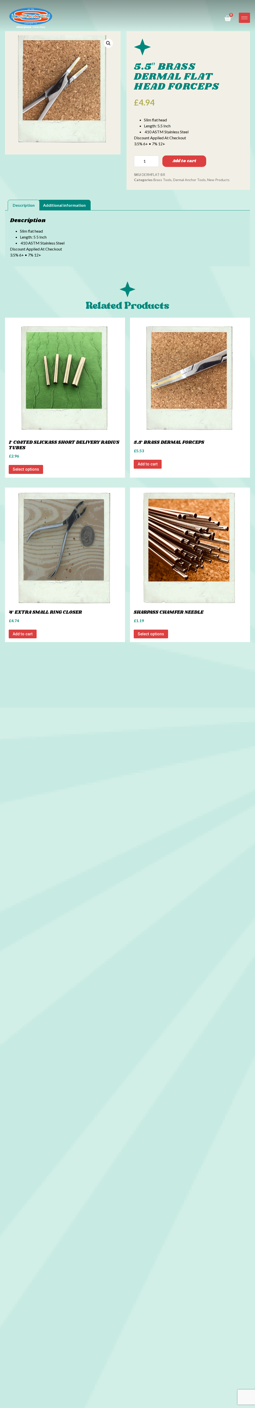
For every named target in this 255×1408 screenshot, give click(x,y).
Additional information (64, 205)
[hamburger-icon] (244, 18)
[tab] (24, 205)
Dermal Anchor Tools (189, 180)
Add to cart (184, 161)
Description (24, 205)
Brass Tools (162, 180)
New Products (218, 180)
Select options (26, 469)
